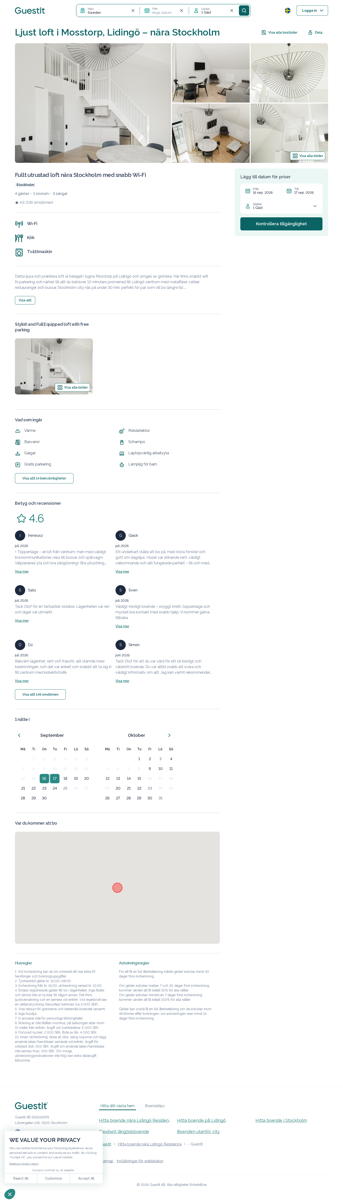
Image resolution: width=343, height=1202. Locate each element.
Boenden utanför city (198, 1131)
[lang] (288, 10)
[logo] (30, 10)
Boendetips (155, 1106)
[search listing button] (244, 10)
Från (256, 189)
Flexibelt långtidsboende (124, 1131)
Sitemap (106, 1161)
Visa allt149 (40, 694)
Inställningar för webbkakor (140, 1161)
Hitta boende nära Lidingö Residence (135, 1120)
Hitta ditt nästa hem (117, 1106)
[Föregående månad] (19, 735)
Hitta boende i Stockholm (281, 1120)
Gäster (257, 204)
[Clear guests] (231, 10)
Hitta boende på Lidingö (201, 1120)
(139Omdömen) (39, 202)
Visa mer (22, 571)
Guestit (105, 1144)
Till (296, 189)
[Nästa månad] (169, 735)
